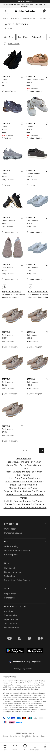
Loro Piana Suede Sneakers (23, 478)
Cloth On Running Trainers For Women (23, 501)
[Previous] (18, 450)
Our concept (10, 528)
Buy (6, 542)
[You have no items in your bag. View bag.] (45, 11)
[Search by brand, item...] (5, 11)
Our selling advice (12, 572)
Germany (36, 736)
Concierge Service (13, 532)
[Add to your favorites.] (21, 76)
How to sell (9, 567)
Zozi (23, 468)
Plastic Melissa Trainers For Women (24, 481)
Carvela (14, 18)
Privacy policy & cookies (23, 669)
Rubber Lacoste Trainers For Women (23, 471)
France (5, 736)
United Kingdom (15, 736)
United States (26, 736)
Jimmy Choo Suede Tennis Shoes (24, 465)
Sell (6, 563)
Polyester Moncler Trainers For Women (23, 491)
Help (6, 589)
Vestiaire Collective (15, 606)
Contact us (9, 597)
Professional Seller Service (17, 580)
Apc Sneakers (23, 458)
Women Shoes (28, 18)
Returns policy (11, 554)
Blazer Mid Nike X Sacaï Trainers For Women (25, 496)
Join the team (10, 623)
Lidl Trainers (23, 475)
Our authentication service (17, 550)
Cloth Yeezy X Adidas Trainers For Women (25, 507)
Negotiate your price (11, 291)
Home (5, 18)
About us (8, 611)
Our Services (11, 524)
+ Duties (34, 88)
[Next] (31, 450)
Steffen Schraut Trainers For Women (23, 504)
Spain (43, 736)
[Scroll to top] (41, 450)
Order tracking (11, 546)
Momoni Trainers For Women (23, 488)
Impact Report (11, 619)
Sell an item (9, 576)
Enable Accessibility (25, 1)
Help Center (10, 593)
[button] (45, 11)
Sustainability (10, 615)
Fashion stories (11, 627)
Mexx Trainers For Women (23, 484)
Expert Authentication (38, 291)
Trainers (42, 18)
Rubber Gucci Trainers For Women (23, 462)
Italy (25, 738)
